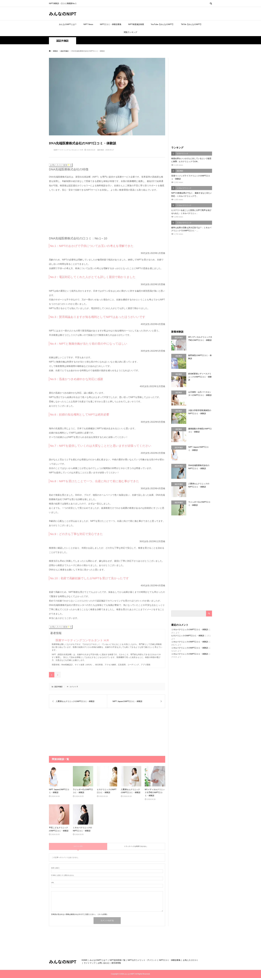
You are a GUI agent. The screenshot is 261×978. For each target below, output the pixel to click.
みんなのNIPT (62, 13)
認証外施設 (62, 40)
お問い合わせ (103, 963)
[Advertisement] (69, 213)
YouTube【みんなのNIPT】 (162, 24)
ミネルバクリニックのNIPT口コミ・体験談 (189, 629)
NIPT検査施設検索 (136, 24)
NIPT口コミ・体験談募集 (110, 24)
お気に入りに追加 (60, 165)
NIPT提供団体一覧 (117, 960)
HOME (84, 960)
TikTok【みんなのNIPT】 (191, 24)
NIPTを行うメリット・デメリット (142, 960)
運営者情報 (116, 963)
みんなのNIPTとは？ (68, 24)
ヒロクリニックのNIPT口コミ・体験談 (187, 635)
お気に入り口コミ (190, 960)
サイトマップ (89, 963)
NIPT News (88, 24)
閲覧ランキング (130, 32)
